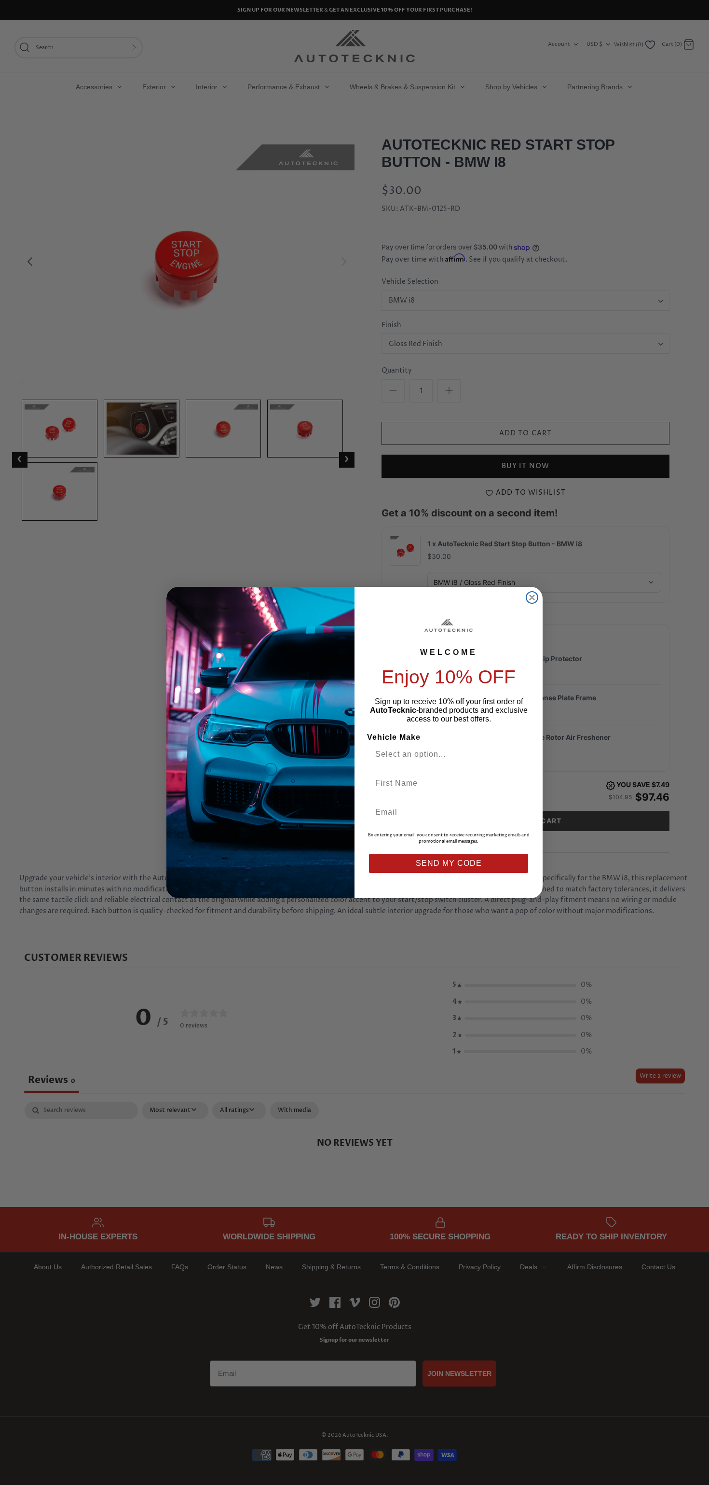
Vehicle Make (394, 737)
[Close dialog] (532, 597)
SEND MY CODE (449, 863)
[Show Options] (520, 754)
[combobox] (444, 754)
